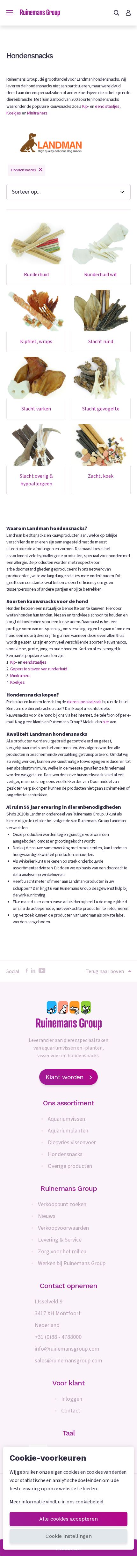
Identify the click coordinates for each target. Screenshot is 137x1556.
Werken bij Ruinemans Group (71, 1263)
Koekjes (13, 113)
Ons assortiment (68, 1103)
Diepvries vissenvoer (72, 1143)
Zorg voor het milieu (62, 1252)
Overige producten (70, 1166)
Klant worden (64, 1077)
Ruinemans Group (68, 1188)
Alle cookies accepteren (68, 1519)
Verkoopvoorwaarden (63, 1228)
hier (106, 722)
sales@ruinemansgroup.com (68, 1361)
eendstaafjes (35, 662)
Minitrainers (37, 113)
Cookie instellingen (69, 1536)
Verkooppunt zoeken (62, 1204)
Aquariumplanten (68, 1131)
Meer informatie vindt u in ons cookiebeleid (56, 1501)
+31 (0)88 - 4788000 (58, 1337)
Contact (70, 1411)
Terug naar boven (105, 971)
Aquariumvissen (66, 1119)
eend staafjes (107, 106)
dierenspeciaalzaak (84, 702)
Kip (85, 106)
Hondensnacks (65, 1154)
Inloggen (71, 1399)
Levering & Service (60, 1240)
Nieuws (46, 1216)
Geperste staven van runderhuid (38, 669)
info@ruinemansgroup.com (67, 1349)
